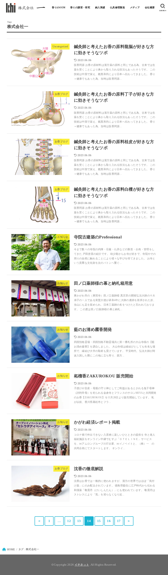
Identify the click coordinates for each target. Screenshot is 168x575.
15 (99, 521)
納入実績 (100, 7)
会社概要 (150, 7)
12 (69, 521)
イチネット (82, 564)
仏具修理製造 (117, 7)
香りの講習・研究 (80, 7)
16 (109, 521)
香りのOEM (58, 7)
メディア (135, 7)
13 (79, 521)
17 (119, 521)
